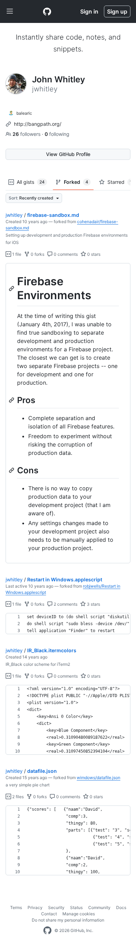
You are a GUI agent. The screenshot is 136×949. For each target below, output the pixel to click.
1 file (16, 254)
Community (99, 907)
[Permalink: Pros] (12, 400)
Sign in (89, 11)
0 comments (65, 254)
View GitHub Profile (68, 154)
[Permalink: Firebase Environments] (12, 288)
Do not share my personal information (68, 920)
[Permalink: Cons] (12, 470)
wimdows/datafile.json (98, 777)
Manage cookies (78, 913)
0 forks (37, 254)
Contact (49, 913)
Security (56, 907)
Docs (121, 907)
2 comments (65, 604)
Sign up (117, 11)
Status (76, 907)
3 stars (93, 604)
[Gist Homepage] (47, 11)
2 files (17, 796)
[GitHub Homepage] (47, 930)
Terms (16, 907)
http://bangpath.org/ (37, 124)
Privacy (35, 907)
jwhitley (14, 215)
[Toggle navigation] (10, 11)
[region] (68, 413)
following (57, 134)
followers (27, 134)
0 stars (93, 254)
